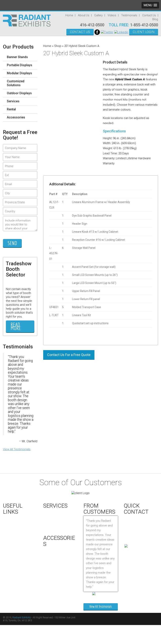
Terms (10, 549)
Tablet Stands (55, 585)
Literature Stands (57, 596)
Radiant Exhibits (21, 617)
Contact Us (149, 15)
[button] (150, 5)
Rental (11, 109)
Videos (112, 15)
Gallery (98, 15)
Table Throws (55, 601)
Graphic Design (56, 511)
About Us (83, 15)
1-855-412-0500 (144, 25)
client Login (144, 32)
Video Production (57, 517)
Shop (57, 46)
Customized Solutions (15, 83)
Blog (155, 19)
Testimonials (129, 15)
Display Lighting (56, 564)
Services (13, 101)
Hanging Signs (56, 580)
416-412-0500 (92, 25)
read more (16, 326)
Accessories (16, 117)
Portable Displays (19, 65)
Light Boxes (54, 591)
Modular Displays (19, 73)
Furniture (52, 575)
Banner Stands (17, 57)
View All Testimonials (16, 449)
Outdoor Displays (19, 93)
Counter (51, 550)
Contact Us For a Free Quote (69, 355)
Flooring (52, 569)
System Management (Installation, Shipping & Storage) (61, 526)
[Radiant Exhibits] (27, 20)
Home (69, 15)
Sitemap (11, 554)
